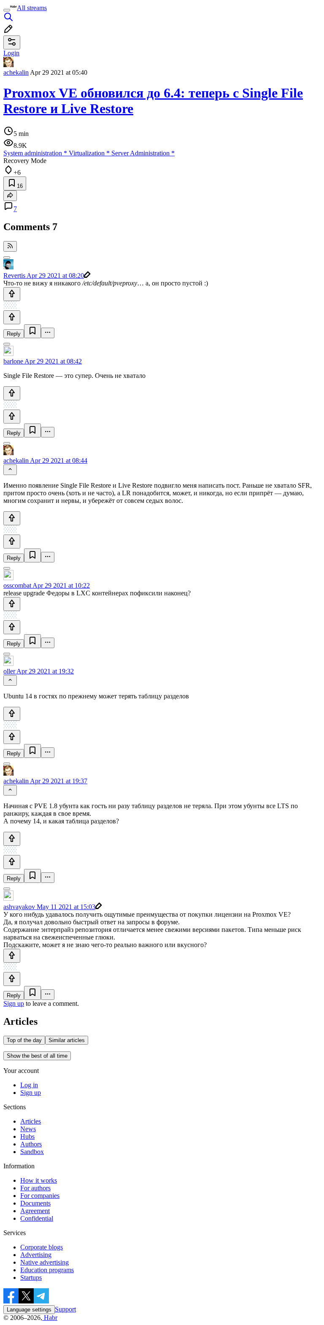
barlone (13, 361)
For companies (39, 1195)
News (28, 1128)
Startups (31, 1277)
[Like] (11, 294)
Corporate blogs (41, 1247)
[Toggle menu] (6, 10)
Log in (29, 1085)
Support (65, 1309)
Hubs (27, 1136)
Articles (30, 1121)
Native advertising (44, 1262)
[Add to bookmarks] (32, 331)
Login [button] (11, 53)
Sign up (13, 1003)
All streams (32, 7)
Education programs (47, 1269)
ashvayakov (19, 906)
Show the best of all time (37, 1056)
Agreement (35, 1210)
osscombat (17, 585)
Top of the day (24, 1040)
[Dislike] (11, 317)
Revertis (14, 275)
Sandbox (32, 1151)
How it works (38, 1180)
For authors (35, 1188)
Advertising (35, 1254)
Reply (14, 334)
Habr (49, 1317)
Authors (31, 1144)
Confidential (36, 1218)
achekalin (16, 72)
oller (9, 671)
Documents (35, 1203)
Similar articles (67, 1040)
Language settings (29, 1309)
